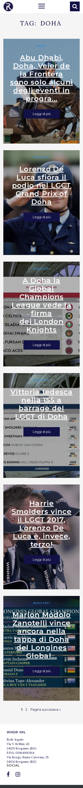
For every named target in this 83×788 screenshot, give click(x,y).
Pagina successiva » (45, 710)
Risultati (41, 157)
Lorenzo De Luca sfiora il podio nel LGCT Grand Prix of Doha (41, 185)
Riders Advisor (8, 7)
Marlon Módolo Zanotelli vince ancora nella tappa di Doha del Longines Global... (41, 635)
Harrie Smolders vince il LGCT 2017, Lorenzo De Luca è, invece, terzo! (41, 524)
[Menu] (41, 7)
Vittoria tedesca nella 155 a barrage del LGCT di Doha (41, 404)
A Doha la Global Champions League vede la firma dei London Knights (41, 305)
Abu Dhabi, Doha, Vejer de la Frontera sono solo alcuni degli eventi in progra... (41, 78)
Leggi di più (42, 114)
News (41, 45)
